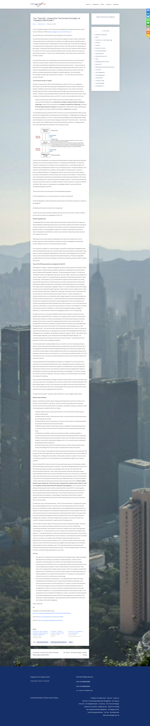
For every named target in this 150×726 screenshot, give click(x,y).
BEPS (96, 37)
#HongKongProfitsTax (42, 642)
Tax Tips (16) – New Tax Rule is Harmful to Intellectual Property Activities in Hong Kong (40, 633)
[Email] (148, 26)
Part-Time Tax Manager (112, 703)
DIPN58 (97, 45)
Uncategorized (99, 86)
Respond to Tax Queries (90, 706)
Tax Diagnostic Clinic (113, 709)
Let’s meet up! (115, 701)
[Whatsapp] (148, 19)
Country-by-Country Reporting (103, 40)
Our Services (95, 4)
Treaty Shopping (99, 83)
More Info (81, 703)
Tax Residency (99, 77)
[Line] (148, 22)
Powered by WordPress (36, 697)
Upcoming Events (114, 712)
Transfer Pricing (99, 80)
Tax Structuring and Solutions (95, 712)
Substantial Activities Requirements (104, 67)
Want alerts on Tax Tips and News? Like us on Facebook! (105, 17)
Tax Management (100, 72)
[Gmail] (148, 29)
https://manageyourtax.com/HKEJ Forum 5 (59, 31)
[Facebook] (148, 10)
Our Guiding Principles (91, 703)
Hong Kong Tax (41, 24)
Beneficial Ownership (101, 34)
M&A (96, 59)
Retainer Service (102, 706)
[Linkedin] (148, 13)
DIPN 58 (97, 42)
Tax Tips (102, 4)
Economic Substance (100, 50)
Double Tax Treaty (100, 48)
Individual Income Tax (101, 56)
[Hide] (149, 38)
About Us (88, 4)
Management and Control (102, 61)
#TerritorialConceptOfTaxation (58, 642)
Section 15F (98, 64)
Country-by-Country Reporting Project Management (96, 701)
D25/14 (70, 642)
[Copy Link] (148, 35)
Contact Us (109, 4)
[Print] (148, 32)
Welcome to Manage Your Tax (111, 715)
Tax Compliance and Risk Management (96, 709)
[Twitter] (148, 16)
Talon (49, 697)
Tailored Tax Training (113, 706)
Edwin (34, 24)
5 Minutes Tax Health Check (98, 698)
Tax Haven (98, 69)
